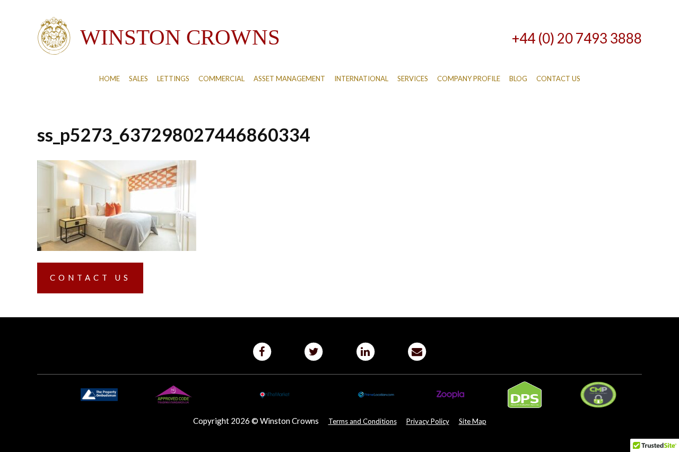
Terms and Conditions (362, 421)
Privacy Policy (427, 421)
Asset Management (289, 78)
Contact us (90, 277)
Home (109, 78)
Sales (138, 78)
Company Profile (468, 78)
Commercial (221, 78)
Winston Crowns (158, 36)
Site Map (472, 421)
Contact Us (558, 78)
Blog (518, 78)
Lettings (173, 78)
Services (412, 78)
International (361, 78)
